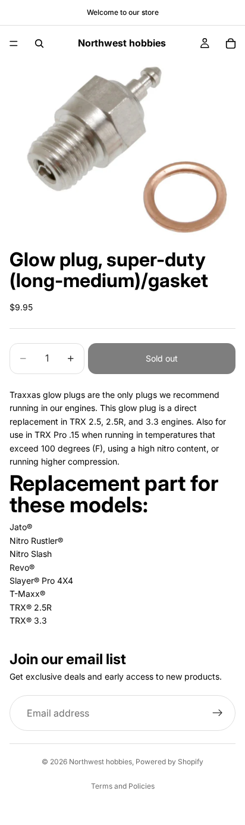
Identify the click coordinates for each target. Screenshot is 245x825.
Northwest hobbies (100, 761)
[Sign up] (217, 713)
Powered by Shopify (169, 761)
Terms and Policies (123, 786)
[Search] (39, 43)
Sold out (162, 358)
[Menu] (13, 43)
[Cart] (231, 43)
